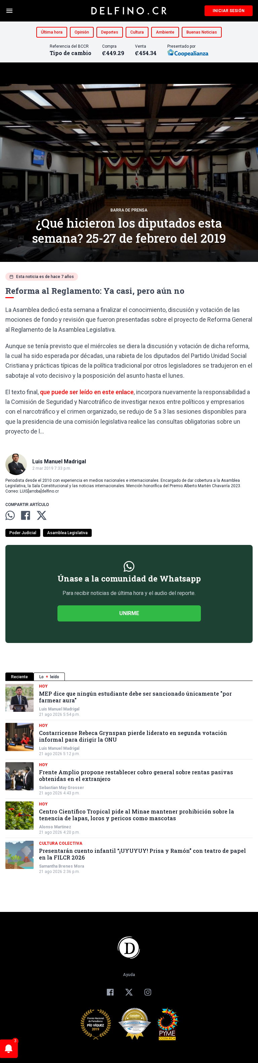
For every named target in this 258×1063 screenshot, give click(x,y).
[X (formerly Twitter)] (129, 992)
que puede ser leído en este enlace (87, 392)
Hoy (43, 686)
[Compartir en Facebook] (25, 515)
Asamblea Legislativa (67, 532)
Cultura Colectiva (60, 843)
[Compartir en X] (41, 515)
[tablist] (129, 677)
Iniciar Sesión (229, 10)
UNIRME (129, 613)
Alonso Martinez (55, 827)
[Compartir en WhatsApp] (10, 515)
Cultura (137, 32)
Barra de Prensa (129, 210)
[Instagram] (148, 992)
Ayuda (129, 974)
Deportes (109, 32)
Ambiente (165, 32)
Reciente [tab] (19, 677)
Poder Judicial (22, 532)
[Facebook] (110, 992)
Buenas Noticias (201, 32)
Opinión (82, 32)
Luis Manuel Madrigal (59, 709)
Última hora (51, 32)
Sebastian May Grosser (61, 787)
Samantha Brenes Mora (61, 866)
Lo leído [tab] (49, 677)
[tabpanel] (129, 779)
